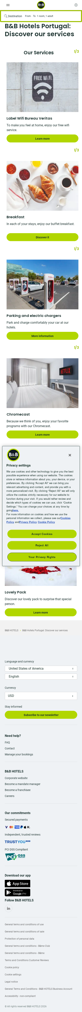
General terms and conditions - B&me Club (27, 946)
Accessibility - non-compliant (20, 996)
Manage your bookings (19, 754)
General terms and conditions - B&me (24, 953)
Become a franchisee (17, 790)
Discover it (42, 237)
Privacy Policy (28, 522)
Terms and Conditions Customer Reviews (27, 960)
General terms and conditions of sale (24, 931)
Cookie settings (13, 974)
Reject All (42, 545)
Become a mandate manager (22, 784)
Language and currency (19, 661)
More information (42, 336)
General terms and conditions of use (24, 924)
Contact (10, 748)
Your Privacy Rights (41, 557)
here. (16, 510)
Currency (10, 687)
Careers (9, 796)
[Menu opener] (8, 5)
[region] (41, 506)
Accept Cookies (41, 534)
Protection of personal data (19, 938)
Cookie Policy (46, 522)
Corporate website (16, 778)
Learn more (42, 138)
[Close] (69, 455)
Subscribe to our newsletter (41, 715)
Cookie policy (12, 967)
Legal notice (11, 981)
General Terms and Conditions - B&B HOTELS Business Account (38, 989)
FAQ (7, 742)
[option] (41, 102)
